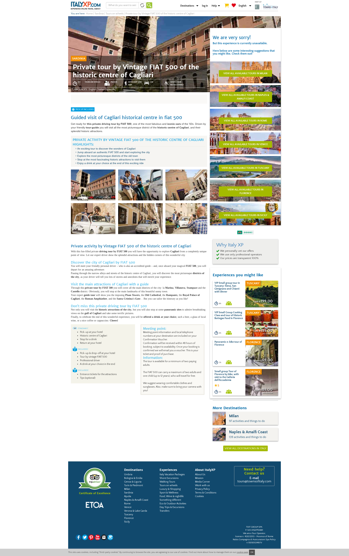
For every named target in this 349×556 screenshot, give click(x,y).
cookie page (242, 552)
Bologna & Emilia (133, 478)
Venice (127, 507)
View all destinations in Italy (245, 448)
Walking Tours (167, 481)
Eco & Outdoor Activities (173, 503)
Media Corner (202, 481)
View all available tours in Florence (245, 191)
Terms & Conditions (205, 492)
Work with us (202, 485)
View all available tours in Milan (245, 73)
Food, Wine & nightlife (172, 496)
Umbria (128, 474)
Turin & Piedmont (133, 485)
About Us (200, 474)
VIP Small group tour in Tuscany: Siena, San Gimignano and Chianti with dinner (227, 287)
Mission (199, 478)
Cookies (199, 496)
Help (214, 5)
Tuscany (128, 514)
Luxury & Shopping (170, 489)
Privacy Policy (202, 489)
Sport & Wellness (169, 492)
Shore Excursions (169, 478)
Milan (127, 489)
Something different (170, 500)
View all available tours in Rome (245, 120)
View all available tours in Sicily (245, 215)
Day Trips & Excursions (172, 507)
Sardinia (128, 492)
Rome (127, 503)
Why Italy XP (229, 245)
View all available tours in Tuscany (245, 167)
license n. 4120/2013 (244, 536)
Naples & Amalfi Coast (136, 500)
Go (149, 5)
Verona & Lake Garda (135, 510)
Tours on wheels (168, 485)
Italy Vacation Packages (172, 474)
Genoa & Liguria (132, 481)
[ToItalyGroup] (266, 6)
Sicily (127, 521)
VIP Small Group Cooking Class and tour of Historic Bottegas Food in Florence (228, 315)
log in (205, 5)
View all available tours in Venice (245, 144)
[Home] (86, 5)
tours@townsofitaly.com (254, 481)
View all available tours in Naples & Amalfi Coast (245, 96)
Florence (129, 518)
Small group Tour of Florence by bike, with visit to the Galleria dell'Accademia (226, 376)
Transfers (164, 510)
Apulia (127, 496)
